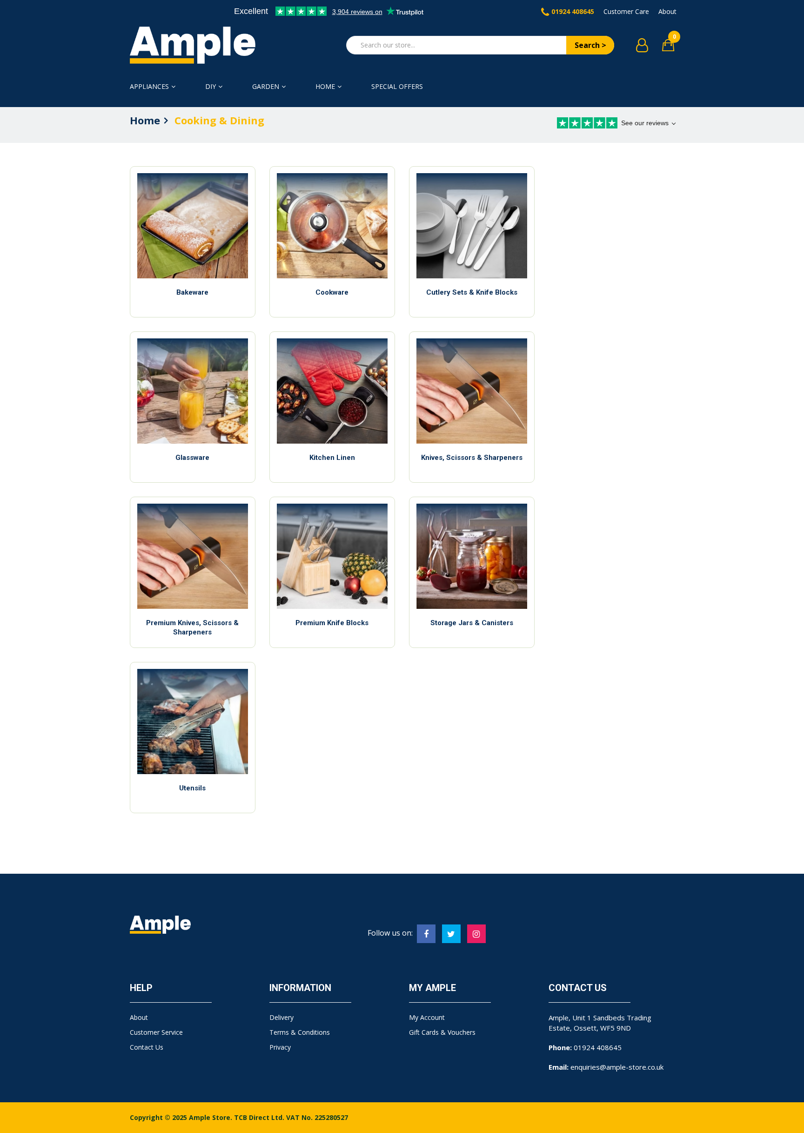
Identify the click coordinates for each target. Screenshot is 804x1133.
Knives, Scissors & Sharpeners (472, 457)
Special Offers (397, 86)
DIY (210, 86)
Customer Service (156, 1032)
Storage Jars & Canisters (471, 623)
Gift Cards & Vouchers (442, 1032)
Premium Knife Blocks (331, 623)
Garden (265, 86)
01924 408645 (572, 11)
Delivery (281, 1017)
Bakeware (192, 292)
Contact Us (146, 1047)
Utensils (192, 788)
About (667, 11)
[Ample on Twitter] (451, 933)
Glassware (192, 457)
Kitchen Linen (332, 457)
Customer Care (626, 11)
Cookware (331, 292)
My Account (427, 1017)
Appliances (149, 86)
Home (325, 86)
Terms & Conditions (299, 1032)
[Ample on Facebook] (426, 933)
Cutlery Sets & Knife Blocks (471, 292)
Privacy (280, 1047)
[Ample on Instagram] (476, 933)
